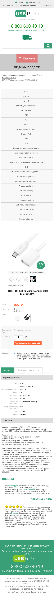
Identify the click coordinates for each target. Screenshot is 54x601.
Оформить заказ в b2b (29, 343)
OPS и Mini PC (26, 214)
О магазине (8, 5)
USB (28, 75)
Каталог (29, 58)
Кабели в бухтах (26, 219)
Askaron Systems (37, 592)
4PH (26, 167)
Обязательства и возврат (28, 370)
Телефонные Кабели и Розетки (26, 153)
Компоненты (26, 195)
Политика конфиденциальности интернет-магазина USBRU (27, 552)
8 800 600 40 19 (27, 26)
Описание (7, 370)
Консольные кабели (26, 200)
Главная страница (9, 75)
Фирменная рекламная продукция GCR (26, 172)
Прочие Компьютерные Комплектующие (26, 162)
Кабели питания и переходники (26, 148)
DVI (26, 120)
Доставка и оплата (28, 5)
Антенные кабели (26, 186)
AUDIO (26, 96)
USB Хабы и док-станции (26, 205)
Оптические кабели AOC (26, 129)
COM (26, 143)
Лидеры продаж (27, 67)
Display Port (26, 134)
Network (26, 101)
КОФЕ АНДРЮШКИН (26, 210)
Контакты (47, 5)
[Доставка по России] (27, 37)
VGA (26, 125)
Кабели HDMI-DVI (26, 158)
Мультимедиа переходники (26, 106)
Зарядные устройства (26, 176)
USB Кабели (36, 75)
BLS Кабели (26, 110)
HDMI (26, 115)
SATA (26, 139)
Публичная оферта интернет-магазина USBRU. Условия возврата (26, 547)
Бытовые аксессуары (26, 191)
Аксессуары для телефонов (26, 181)
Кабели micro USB (9, 77)
